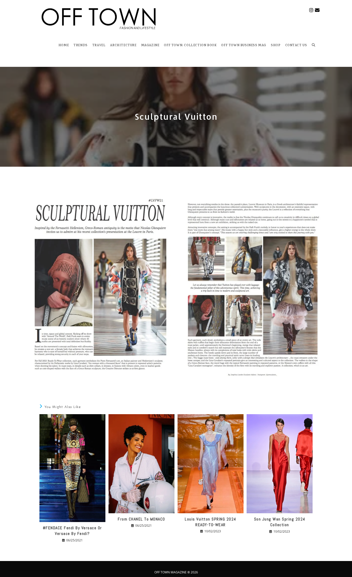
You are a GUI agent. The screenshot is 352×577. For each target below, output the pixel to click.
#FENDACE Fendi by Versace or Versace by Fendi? (72, 530)
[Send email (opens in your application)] (317, 10)
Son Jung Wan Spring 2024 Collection (279, 521)
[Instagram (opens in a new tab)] (311, 10)
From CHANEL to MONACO (141, 519)
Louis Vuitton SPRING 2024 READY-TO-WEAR (210, 521)
